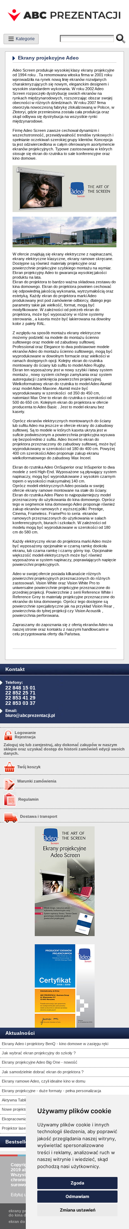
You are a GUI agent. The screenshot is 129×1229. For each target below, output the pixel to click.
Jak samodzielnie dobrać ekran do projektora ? (42, 1072)
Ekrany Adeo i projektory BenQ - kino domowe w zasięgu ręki (55, 1044)
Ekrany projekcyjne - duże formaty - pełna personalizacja (51, 1091)
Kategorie (25, 38)
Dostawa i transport (38, 816)
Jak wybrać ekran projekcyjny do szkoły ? (39, 1053)
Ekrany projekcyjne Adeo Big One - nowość (39, 1062)
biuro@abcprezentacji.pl (30, 715)
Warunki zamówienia (36, 781)
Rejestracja (25, 737)
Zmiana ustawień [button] (77, 1210)
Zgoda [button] (77, 1183)
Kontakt (15, 669)
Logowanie (25, 732)
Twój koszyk (28, 767)
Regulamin (28, 799)
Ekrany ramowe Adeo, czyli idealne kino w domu (43, 1081)
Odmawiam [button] (77, 1196)
